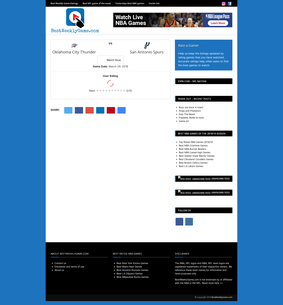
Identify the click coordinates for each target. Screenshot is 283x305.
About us (59, 270)
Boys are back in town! (191, 107)
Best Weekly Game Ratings (64, 3)
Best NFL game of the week (97, 3)
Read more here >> (212, 283)
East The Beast (187, 114)
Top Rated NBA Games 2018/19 (196, 142)
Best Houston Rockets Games (132, 270)
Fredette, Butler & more (191, 117)
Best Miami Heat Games (129, 266)
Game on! (184, 121)
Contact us (60, 263)
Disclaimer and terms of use (69, 266)
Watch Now (114, 60)
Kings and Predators (190, 110)
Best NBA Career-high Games (194, 152)
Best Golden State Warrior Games (196, 155)
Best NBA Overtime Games (193, 145)
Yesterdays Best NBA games (129, 3)
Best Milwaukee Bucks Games (133, 276)
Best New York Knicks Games (132, 263)
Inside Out (154, 3)
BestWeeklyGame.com (222, 297)
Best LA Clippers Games (129, 273)
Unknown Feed (220, 178)
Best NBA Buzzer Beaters (192, 149)
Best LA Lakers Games (191, 166)
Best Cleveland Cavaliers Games (196, 159)
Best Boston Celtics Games (193, 162)
